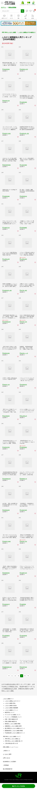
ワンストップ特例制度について (13, 717)
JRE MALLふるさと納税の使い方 (13, 741)
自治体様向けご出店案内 (9, 761)
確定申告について (9, 712)
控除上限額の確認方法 (11, 721)
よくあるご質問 (7, 754)
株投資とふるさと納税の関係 (12, 723)
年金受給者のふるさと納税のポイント (15, 733)
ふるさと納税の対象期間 (11, 708)
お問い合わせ (6, 758)
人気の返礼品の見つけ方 (11, 743)
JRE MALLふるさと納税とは (12, 738)
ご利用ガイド (6, 750)
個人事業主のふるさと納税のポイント (15, 728)
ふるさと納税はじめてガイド (12, 701)
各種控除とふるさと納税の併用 (13, 726)
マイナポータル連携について (12, 714)
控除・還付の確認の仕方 (11, 719)
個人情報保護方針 (7, 769)
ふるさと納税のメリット (11, 710)
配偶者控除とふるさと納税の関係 (14, 730)
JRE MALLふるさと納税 (9, 32)
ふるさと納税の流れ (10, 703)
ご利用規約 (6, 765)
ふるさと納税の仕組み (11, 705)
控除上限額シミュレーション (10, 747)
